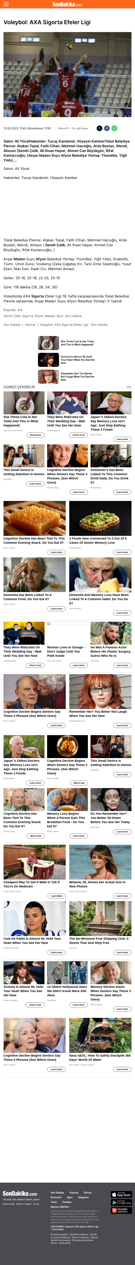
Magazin (83, 1197)
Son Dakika (57, 1192)
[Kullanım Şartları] (59, 1234)
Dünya (88, 1192)
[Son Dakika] (67, 4)
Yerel (54, 1201)
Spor (70, 1197)
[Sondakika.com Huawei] (121, 1210)
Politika (66, 1201)
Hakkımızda (9, 1204)
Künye (36, 1204)
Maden (19, 259)
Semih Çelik (55, 245)
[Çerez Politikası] (80, 1237)
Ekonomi (56, 1197)
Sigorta (37, 296)
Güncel (74, 1192)
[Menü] (6, 4)
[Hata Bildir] (65, 1243)
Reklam (20, 1204)
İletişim (28, 1204)
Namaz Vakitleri (60, 1206)
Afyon (41, 259)
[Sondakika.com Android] (121, 1202)
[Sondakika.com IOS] (121, 1194)
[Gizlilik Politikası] (79, 1234)
